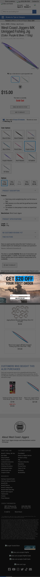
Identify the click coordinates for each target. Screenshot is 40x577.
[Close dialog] (1, 275)
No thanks (20, 301)
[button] (20, 299)
